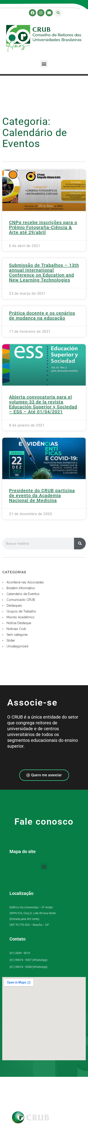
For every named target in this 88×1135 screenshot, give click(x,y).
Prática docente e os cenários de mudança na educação (42, 315)
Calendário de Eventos (23, 594)
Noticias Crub (16, 629)
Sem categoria (17, 634)
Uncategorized (17, 646)
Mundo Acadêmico (21, 617)
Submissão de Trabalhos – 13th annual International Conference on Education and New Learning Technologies (44, 272)
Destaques (14, 605)
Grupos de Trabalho (21, 611)
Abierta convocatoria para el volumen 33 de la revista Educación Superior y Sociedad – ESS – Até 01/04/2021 (43, 404)
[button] (58, 13)
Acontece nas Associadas (25, 582)
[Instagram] (40, 12)
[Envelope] (49, 12)
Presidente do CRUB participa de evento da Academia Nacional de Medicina (42, 495)
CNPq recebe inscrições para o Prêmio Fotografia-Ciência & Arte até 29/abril (43, 227)
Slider (11, 640)
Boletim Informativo (21, 588)
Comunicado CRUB (21, 600)
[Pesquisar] (80, 543)
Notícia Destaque (19, 623)
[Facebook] (32, 12)
